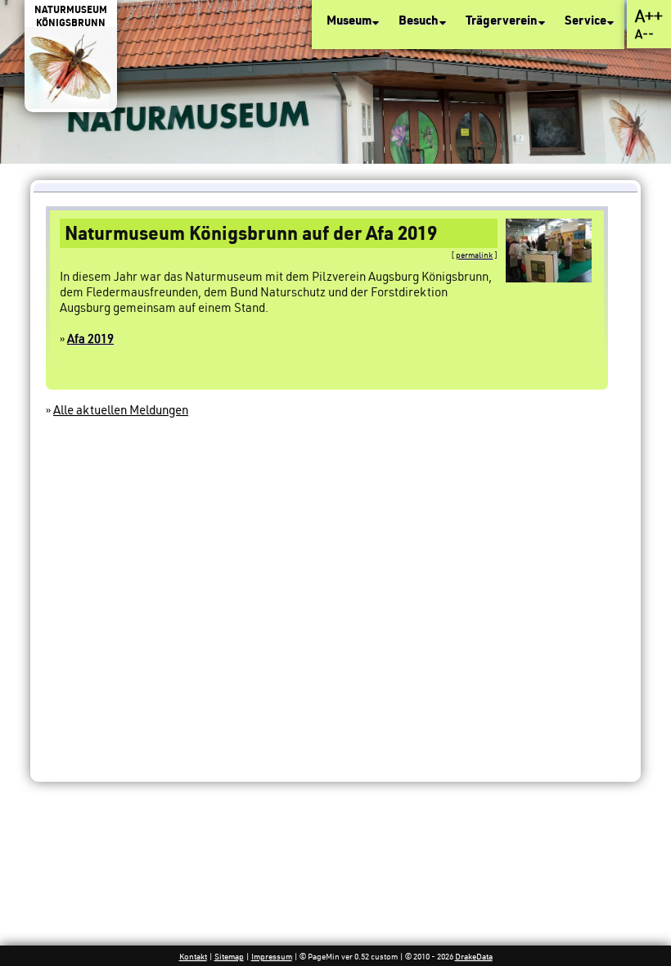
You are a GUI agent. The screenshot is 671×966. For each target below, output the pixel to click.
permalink (474, 255)
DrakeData (474, 956)
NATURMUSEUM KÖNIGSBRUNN (70, 15)
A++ (649, 16)
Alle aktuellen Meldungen (120, 410)
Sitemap (229, 956)
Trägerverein (503, 19)
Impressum (271, 956)
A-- (644, 34)
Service (587, 19)
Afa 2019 (90, 338)
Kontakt (193, 956)
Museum (350, 19)
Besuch (420, 19)
